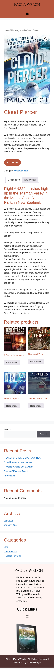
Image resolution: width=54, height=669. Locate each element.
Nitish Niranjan (34, 662)
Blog (6, 547)
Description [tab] (14, 180)
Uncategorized (18, 30)
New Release (10, 551)
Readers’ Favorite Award (16, 471)
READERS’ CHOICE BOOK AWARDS (22, 458)
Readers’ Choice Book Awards (19, 467)
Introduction (9, 475)
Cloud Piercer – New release (18, 462)
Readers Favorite (12, 556)
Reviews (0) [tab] (30, 180)
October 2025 (10, 525)
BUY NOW (12, 162)
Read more (11, 362)
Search (7, 429)
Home (7, 30)
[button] (27, 13)
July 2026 (8, 520)
